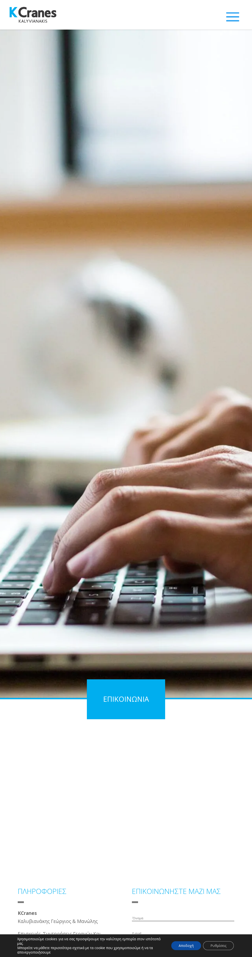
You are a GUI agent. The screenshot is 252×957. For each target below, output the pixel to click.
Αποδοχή (186, 945)
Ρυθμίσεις (218, 945)
